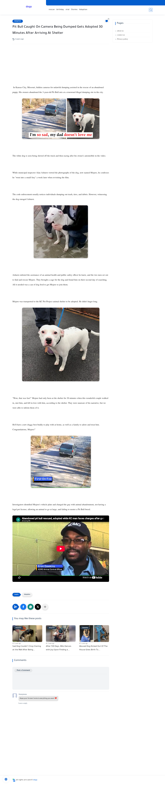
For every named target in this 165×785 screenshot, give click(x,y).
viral (67, 10)
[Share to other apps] (45, 607)
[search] (151, 10)
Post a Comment (23, 670)
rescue (52, 10)
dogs (29, 7)
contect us (121, 35)
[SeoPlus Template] (13, 780)
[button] (23, 607)
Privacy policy (122, 39)
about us (120, 31)
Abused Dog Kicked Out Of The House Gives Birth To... (93, 648)
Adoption (83, 10)
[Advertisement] (60, 67)
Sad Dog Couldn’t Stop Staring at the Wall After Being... (26, 648)
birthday (60, 10)
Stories (74, 10)
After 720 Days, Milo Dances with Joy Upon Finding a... (58, 648)
